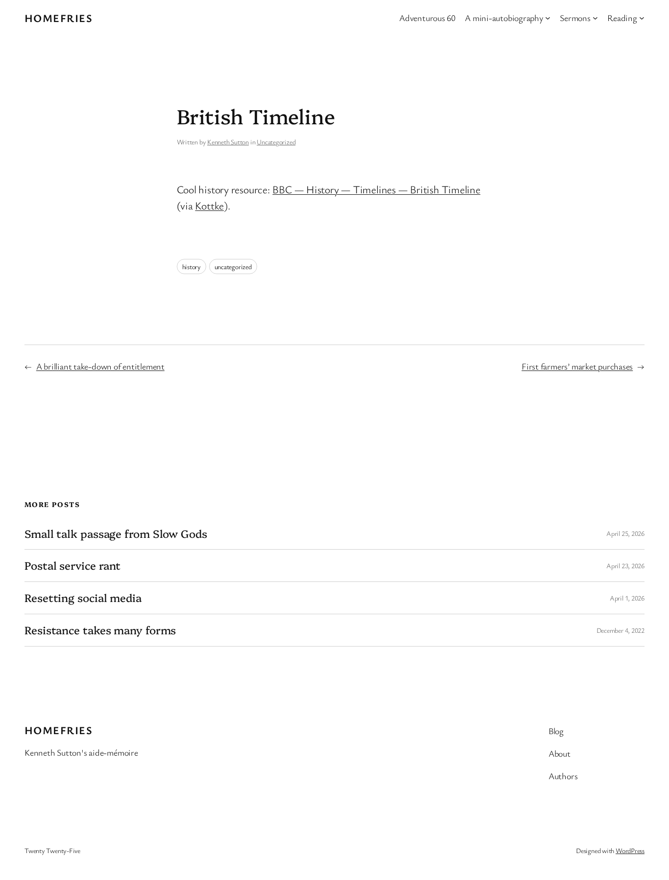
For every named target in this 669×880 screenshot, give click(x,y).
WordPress (630, 850)
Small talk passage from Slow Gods (115, 534)
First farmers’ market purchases (577, 366)
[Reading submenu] (642, 18)
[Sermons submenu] (595, 18)
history (191, 266)
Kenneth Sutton (228, 141)
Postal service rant (72, 565)
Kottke (209, 205)
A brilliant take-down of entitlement (100, 366)
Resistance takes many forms (100, 630)
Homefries (58, 18)
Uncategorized (276, 141)
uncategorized (233, 266)
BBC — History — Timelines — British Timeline (376, 189)
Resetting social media (83, 598)
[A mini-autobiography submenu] (547, 18)
